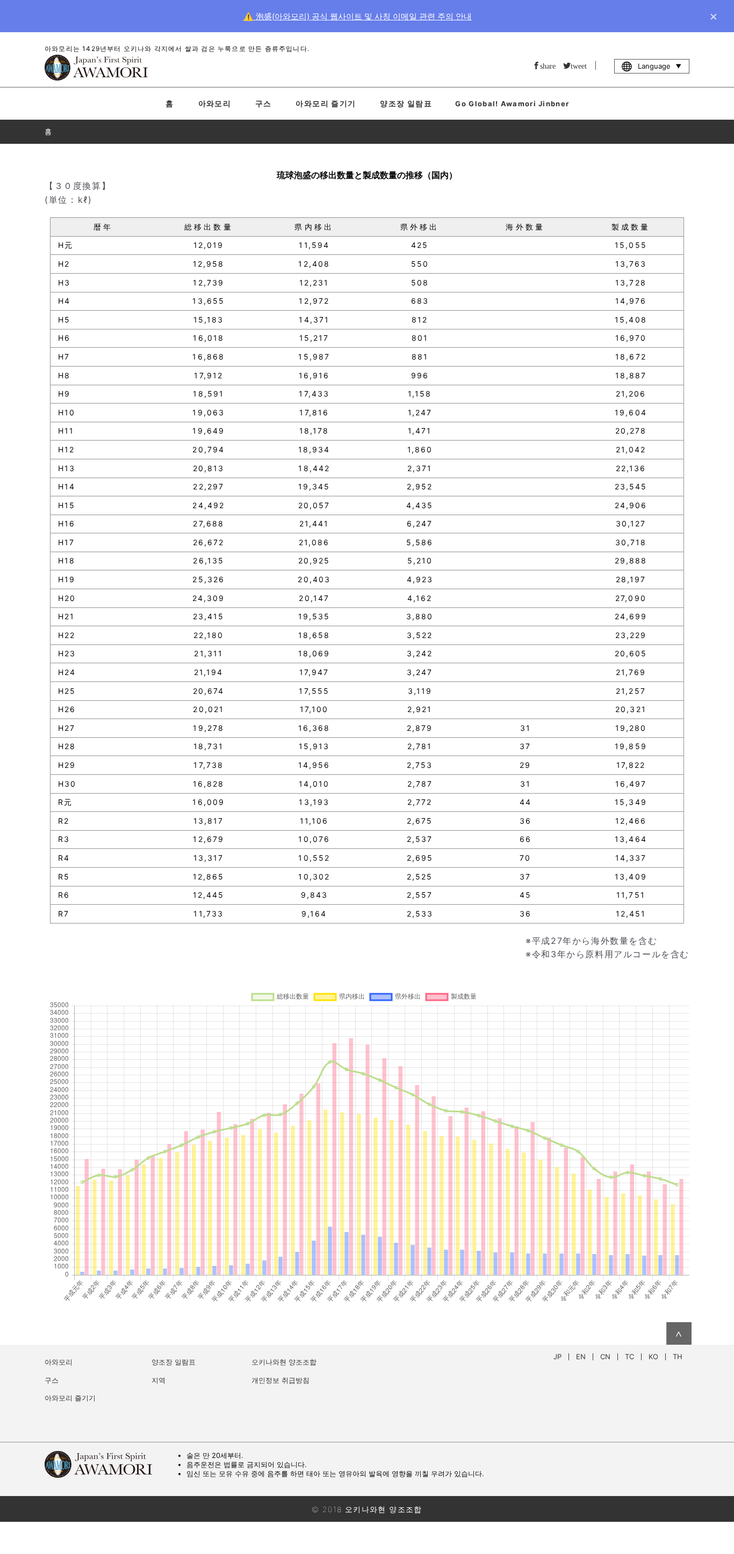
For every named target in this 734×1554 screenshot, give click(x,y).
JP (557, 1356)
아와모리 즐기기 (326, 103)
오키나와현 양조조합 (283, 1362)
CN (605, 1356)
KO (653, 1356)
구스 (263, 103)
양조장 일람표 (406, 103)
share (548, 65)
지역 (158, 1380)
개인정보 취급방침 (280, 1380)
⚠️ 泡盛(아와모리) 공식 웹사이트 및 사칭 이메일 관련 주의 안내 (357, 16)
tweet (579, 65)
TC (629, 1356)
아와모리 (215, 103)
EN (581, 1356)
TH (677, 1356)
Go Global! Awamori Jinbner (512, 103)
